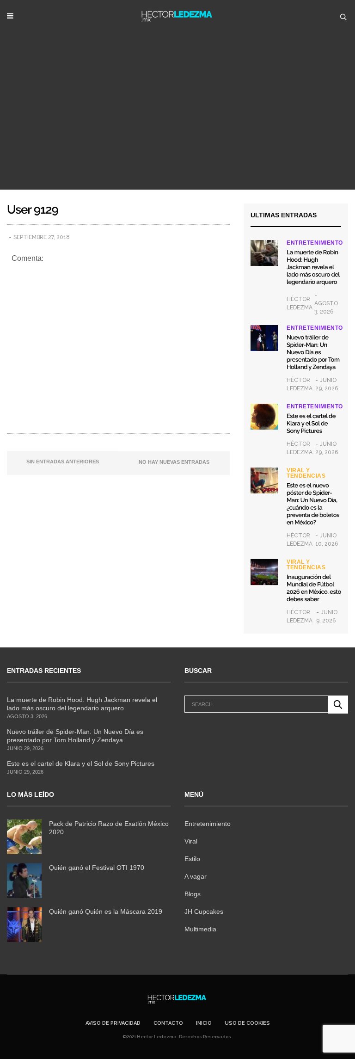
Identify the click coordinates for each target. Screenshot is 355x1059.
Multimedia (200, 929)
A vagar (195, 876)
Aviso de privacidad (113, 1023)
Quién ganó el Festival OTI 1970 (96, 867)
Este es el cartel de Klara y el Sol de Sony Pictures (311, 424)
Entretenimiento (315, 243)
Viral (190, 841)
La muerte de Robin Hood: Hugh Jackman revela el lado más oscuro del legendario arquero (313, 267)
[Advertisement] (177, 120)
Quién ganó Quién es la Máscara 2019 (105, 911)
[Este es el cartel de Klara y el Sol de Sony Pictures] (264, 417)
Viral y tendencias (306, 473)
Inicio (204, 1023)
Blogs (192, 894)
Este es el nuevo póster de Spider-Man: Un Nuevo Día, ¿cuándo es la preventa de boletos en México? (313, 504)
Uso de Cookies (247, 1023)
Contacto (168, 1023)
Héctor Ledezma (299, 303)
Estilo (192, 858)
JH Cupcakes (203, 911)
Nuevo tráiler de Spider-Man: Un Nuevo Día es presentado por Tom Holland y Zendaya (313, 352)
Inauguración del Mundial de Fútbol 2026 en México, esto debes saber (314, 588)
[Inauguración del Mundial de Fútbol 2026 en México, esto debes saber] (264, 572)
